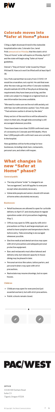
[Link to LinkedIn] (49, 408)
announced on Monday (19, 51)
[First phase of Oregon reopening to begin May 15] (15, 319)
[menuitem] (47, 5)
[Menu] (47, 5)
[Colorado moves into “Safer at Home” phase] (39, 319)
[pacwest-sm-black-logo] (22, 5)
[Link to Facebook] (45, 408)
